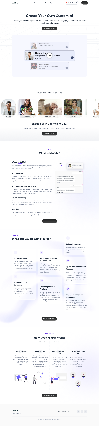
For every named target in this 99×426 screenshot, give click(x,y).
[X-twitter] (82, 411)
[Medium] (85, 411)
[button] (49, 56)
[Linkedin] (78, 411)
